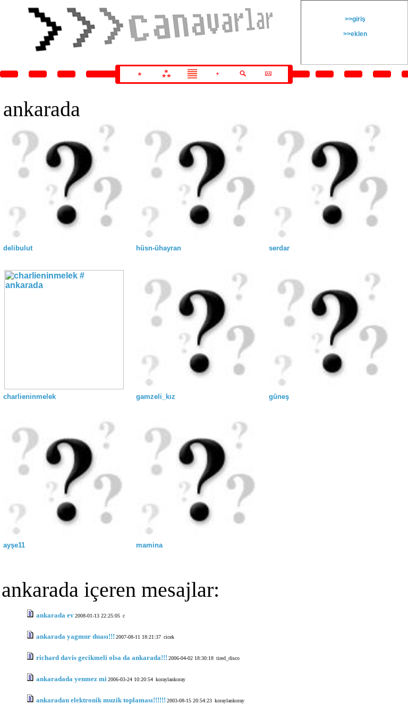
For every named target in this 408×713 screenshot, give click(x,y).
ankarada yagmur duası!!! (75, 636)
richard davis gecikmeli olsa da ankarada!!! (101, 658)
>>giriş (354, 19)
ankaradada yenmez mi (71, 679)
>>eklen (354, 34)
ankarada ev (55, 615)
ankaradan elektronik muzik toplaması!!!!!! (101, 700)
